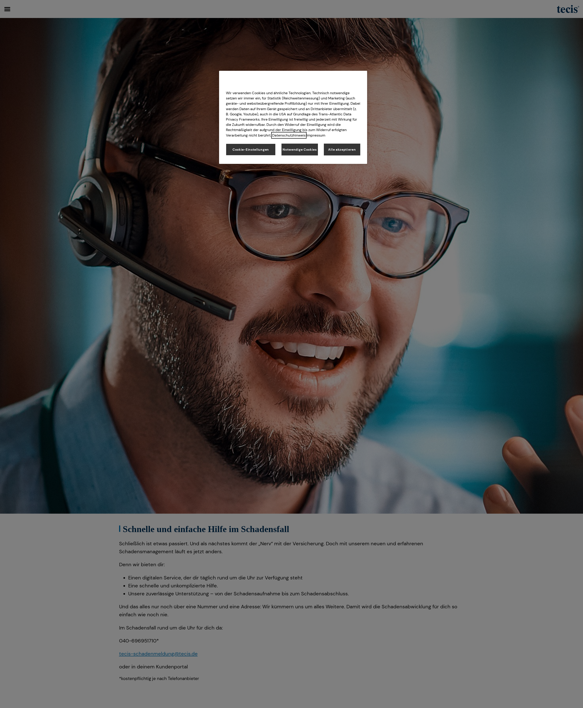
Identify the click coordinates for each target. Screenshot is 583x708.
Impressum (316, 135)
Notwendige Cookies (300, 149)
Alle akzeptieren (342, 149)
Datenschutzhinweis (289, 135)
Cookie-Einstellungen (251, 149)
